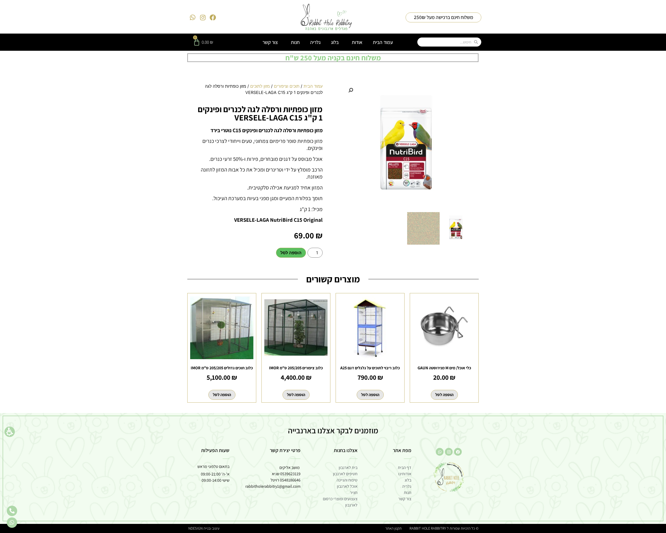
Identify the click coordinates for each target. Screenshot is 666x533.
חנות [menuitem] (295, 42)
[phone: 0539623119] (12, 511)
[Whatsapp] (192, 17)
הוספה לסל (291, 252)
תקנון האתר (393, 528)
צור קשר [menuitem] (270, 42)
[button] (9, 432)
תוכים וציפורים (286, 86)
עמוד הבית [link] (313, 86)
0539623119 (290, 474)
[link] (326, 17)
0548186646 (290, 480)
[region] (259, 91)
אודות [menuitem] (357, 42)
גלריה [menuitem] (315, 42)
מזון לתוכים (260, 86)
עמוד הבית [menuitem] (383, 42)
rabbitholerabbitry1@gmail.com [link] (272, 486)
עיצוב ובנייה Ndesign (203, 528)
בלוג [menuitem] (335, 42)
